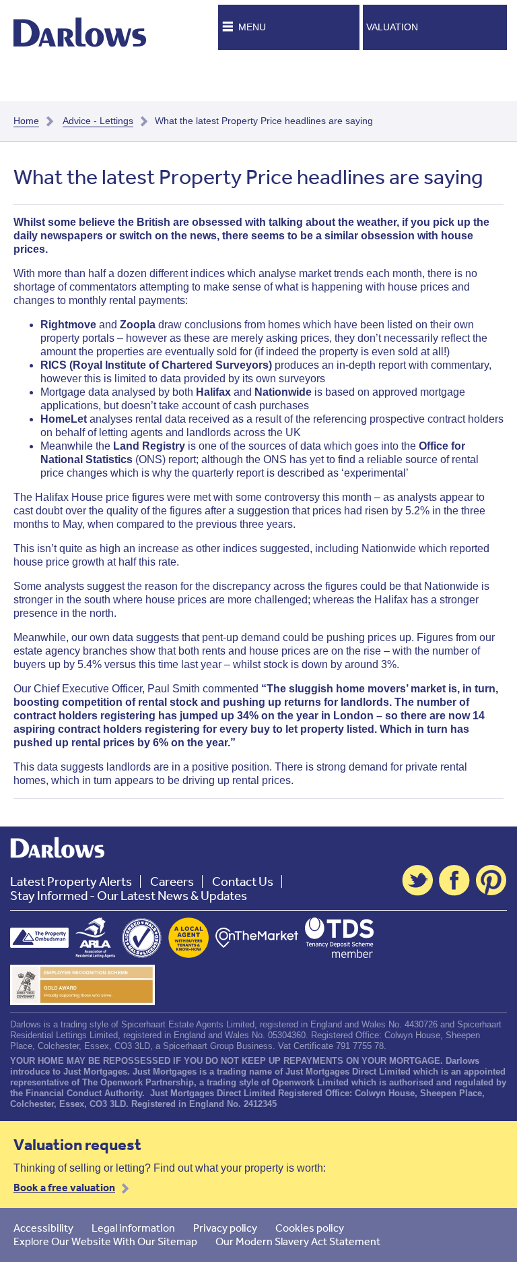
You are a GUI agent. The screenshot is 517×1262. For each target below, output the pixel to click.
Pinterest (491, 880)
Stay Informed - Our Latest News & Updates (128, 895)
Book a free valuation (64, 1187)
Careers (172, 881)
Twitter (417, 880)
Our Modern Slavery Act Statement (297, 1241)
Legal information (133, 1227)
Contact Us (242, 881)
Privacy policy (225, 1227)
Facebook (454, 880)
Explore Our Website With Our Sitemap (105, 1241)
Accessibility (43, 1227)
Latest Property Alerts (71, 881)
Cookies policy (309, 1227)
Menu (252, 27)
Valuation (392, 27)
